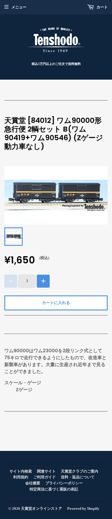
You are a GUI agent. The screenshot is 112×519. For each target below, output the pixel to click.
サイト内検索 (20, 471)
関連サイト (46, 471)
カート (102, 7)
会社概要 (32, 483)
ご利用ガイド (44, 477)
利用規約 (20, 477)
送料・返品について (77, 477)
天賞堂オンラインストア (41, 508)
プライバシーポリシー (64, 483)
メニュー (18, 7)
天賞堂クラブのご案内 (79, 471)
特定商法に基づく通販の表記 (54, 489)
